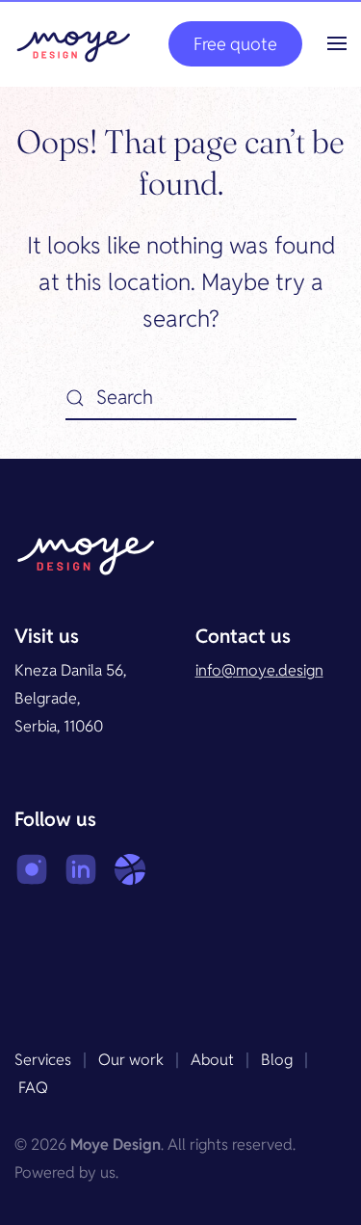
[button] (337, 43)
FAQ (33, 1088)
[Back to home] (73, 43)
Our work (131, 1060)
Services (42, 1060)
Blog (277, 1060)
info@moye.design (259, 670)
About (212, 1060)
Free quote (235, 44)
